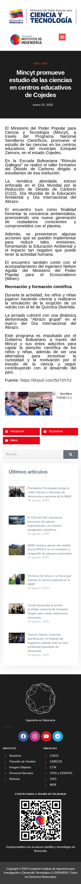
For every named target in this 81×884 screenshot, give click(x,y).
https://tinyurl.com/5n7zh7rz (46, 380)
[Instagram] (35, 736)
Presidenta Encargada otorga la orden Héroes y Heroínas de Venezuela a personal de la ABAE (49, 492)
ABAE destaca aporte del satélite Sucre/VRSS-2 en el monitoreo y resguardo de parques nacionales (50, 549)
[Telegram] (58, 736)
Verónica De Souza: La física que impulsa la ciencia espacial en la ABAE (49, 580)
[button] (62, 37)
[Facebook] (23, 736)
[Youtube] (46, 736)
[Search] (70, 454)
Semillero (40, 63)
